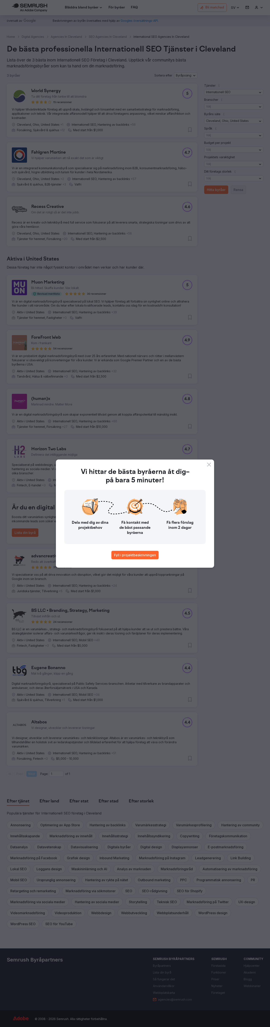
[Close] (209, 465)
